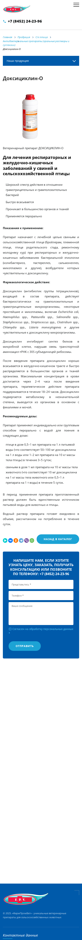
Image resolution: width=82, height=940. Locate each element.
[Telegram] (21, 540)
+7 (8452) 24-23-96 (25, 21)
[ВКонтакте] (10, 540)
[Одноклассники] (16, 540)
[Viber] (26, 540)
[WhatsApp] (32, 540)
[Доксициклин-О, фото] (31, 116)
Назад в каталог (58, 539)
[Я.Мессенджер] (5, 540)
